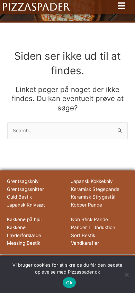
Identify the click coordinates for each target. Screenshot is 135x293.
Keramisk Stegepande (95, 189)
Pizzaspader (36, 7)
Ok (69, 282)
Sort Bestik (83, 235)
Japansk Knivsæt (26, 205)
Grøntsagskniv (23, 181)
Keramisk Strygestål (93, 197)
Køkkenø (16, 227)
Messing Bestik (23, 243)
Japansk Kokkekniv (92, 181)
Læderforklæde (24, 235)
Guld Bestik (19, 197)
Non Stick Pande (89, 219)
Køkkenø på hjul (24, 219)
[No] (126, 274)
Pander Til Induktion (93, 227)
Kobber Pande (86, 205)
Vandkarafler (85, 243)
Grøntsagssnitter (25, 189)
